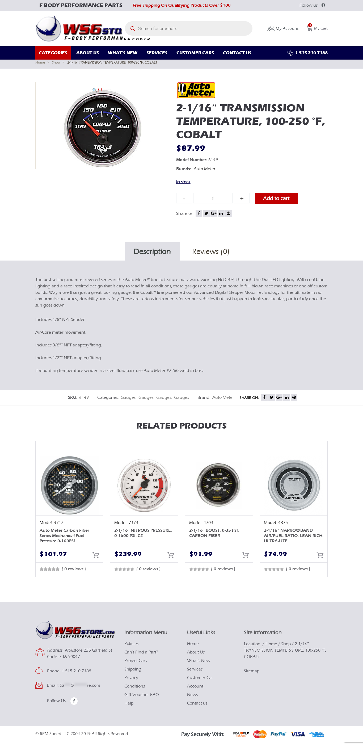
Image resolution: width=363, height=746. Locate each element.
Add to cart (276, 198)
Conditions (134, 686)
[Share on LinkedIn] (221, 213)
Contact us (197, 703)
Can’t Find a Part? (141, 652)
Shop (56, 62)
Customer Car (200, 677)
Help (128, 703)
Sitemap (251, 671)
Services (194, 669)
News (192, 694)
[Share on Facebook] (199, 213)
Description (152, 251)
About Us (196, 652)
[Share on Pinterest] (228, 213)
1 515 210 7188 (311, 52)
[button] (97, 90)
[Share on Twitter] (206, 213)
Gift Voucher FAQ (141, 694)
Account (195, 686)
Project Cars (135, 660)
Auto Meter (205, 168)
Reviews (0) (211, 251)
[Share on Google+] (213, 213)
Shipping (132, 669)
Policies (131, 643)
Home (40, 62)
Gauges (128, 397)
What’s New (198, 660)
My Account (286, 28)
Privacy (131, 677)
